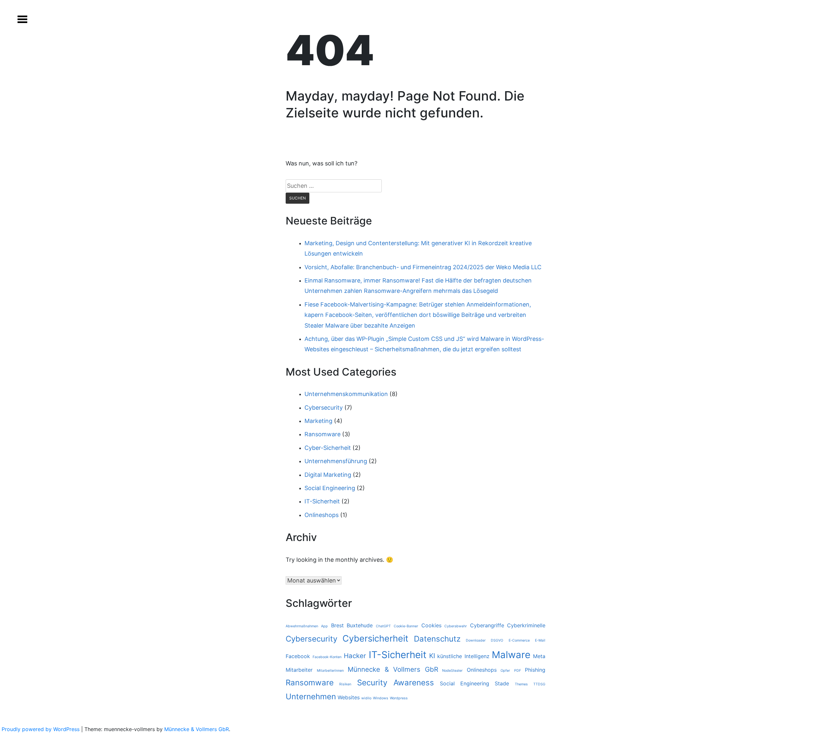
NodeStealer (452, 670)
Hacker (355, 656)
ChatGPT (383, 626)
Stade (502, 683)
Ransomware (322, 434)
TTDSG (539, 684)
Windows (380, 698)
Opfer (505, 670)
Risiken (345, 684)
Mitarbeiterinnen (330, 670)
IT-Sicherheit (322, 501)
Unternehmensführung (335, 461)
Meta (539, 656)
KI (432, 656)
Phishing (535, 670)
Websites (349, 697)
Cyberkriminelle (526, 625)
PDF (517, 670)
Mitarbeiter (299, 670)
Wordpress (399, 698)
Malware (511, 654)
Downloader (476, 640)
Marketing (318, 420)
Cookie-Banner (406, 626)
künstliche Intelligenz (463, 656)
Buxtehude (360, 625)
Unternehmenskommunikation (346, 394)
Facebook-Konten (327, 657)
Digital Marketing (327, 474)
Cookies (431, 625)
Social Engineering (329, 488)
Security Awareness (395, 682)
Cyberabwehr (455, 626)
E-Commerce (519, 640)
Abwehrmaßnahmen (302, 626)
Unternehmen (311, 696)
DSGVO (497, 640)
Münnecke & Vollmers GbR (393, 669)
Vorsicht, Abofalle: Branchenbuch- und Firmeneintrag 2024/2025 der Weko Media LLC (422, 267)
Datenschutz (437, 639)
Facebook (298, 656)
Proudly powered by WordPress (41, 729)
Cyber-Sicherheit (327, 447)
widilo (366, 698)
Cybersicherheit (375, 638)
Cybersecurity (323, 407)
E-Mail (540, 640)
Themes (521, 684)
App (324, 626)
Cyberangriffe (487, 625)
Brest (337, 625)
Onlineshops (321, 514)
